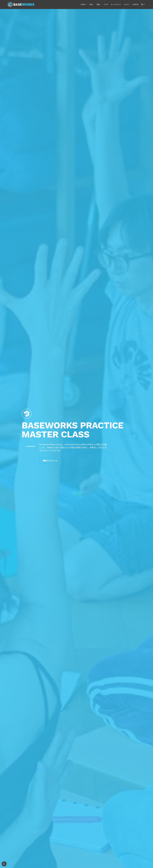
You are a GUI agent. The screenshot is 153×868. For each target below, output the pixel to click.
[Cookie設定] (4, 863)
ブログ (106, 4)
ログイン (127, 4)
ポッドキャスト (116, 4)
